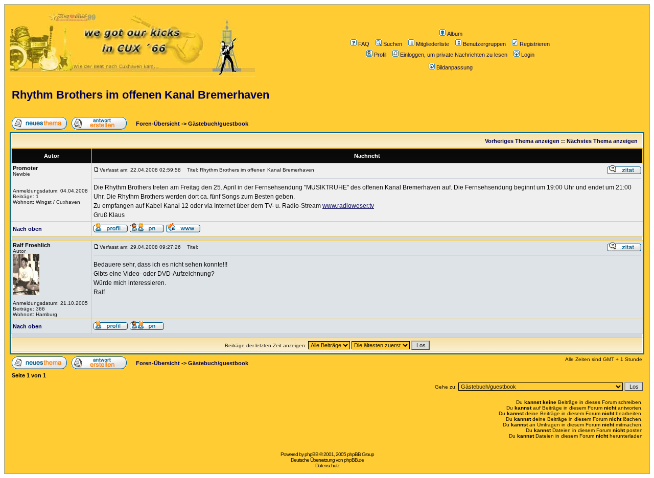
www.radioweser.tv (348, 205)
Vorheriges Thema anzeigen (522, 141)
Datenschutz (327, 465)
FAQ (363, 44)
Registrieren (535, 44)
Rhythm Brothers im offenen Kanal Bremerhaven (140, 94)
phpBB (311, 454)
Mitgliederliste (432, 44)
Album (454, 34)
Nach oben (27, 229)
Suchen (392, 44)
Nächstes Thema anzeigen (602, 141)
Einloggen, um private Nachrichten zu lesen (453, 55)
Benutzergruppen (484, 44)
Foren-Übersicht (157, 124)
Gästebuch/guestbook (218, 124)
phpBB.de (354, 460)
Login (527, 55)
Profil (380, 55)
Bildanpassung (454, 67)
